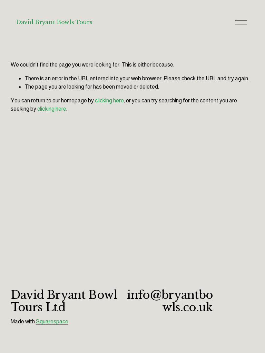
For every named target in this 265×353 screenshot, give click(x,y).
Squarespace (52, 321)
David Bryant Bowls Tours (54, 22)
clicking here (109, 100)
